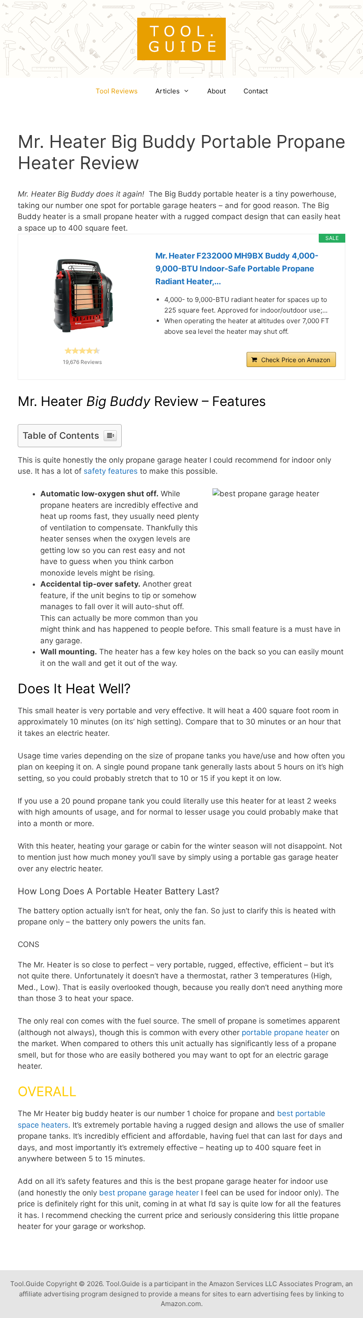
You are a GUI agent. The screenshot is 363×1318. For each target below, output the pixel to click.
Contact (255, 91)
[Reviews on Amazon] (82, 350)
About (216, 91)
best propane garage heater (149, 1192)
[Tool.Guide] (181, 38)
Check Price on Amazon (295, 359)
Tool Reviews (117, 91)
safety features (111, 471)
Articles (167, 91)
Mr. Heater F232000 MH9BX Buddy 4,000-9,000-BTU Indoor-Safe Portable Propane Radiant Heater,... (236, 268)
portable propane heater (285, 1032)
